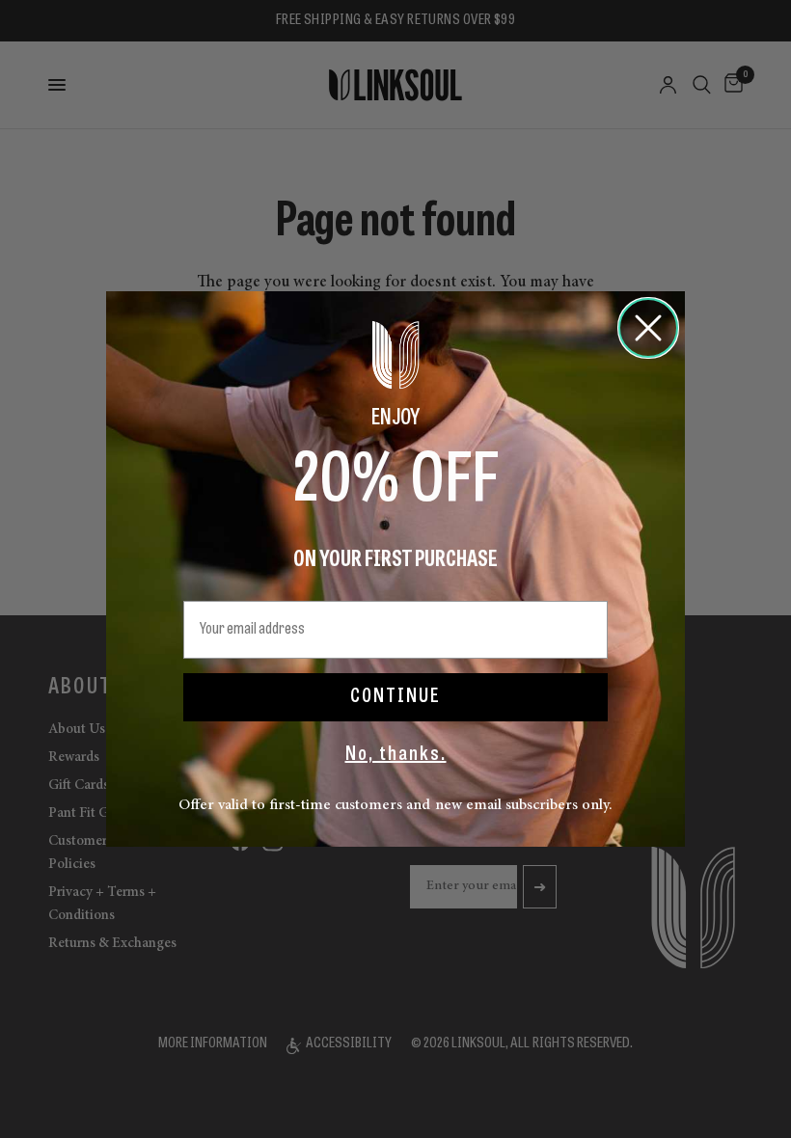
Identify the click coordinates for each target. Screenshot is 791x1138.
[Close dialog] (648, 328)
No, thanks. (396, 755)
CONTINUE (395, 697)
